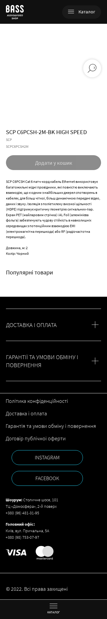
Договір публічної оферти (36, 438)
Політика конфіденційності (37, 401)
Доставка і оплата (26, 413)
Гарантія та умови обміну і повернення (51, 425)
